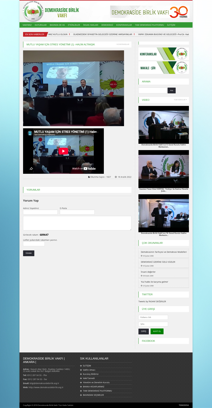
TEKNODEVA (184, 405)
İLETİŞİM (171, 25)
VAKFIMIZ (27, 25)
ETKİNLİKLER (74, 25)
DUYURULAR (41, 25)
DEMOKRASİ (107, 25)
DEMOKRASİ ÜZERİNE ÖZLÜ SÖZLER (158, 262)
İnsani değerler (148, 271)
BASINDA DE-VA (57, 25)
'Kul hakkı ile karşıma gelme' (154, 281)
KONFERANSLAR (124, 25)
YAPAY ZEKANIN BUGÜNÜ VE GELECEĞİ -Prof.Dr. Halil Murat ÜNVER (164, 34)
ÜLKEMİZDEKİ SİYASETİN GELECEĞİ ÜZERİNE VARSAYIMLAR (96, 34)
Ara (171, 90)
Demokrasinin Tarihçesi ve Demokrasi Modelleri (164, 252)
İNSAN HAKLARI (90, 25)
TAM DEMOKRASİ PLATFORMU (149, 25)
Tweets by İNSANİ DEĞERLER (152, 301)
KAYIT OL (157, 331)
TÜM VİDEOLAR (179, 99)
